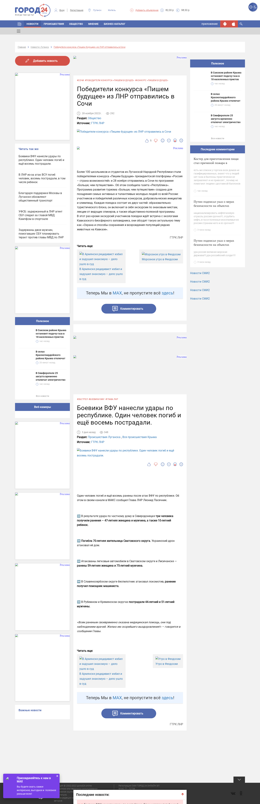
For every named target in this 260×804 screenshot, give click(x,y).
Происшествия (54, 23)
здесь (167, 293)
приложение (209, 23)
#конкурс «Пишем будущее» (151, 80)
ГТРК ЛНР (97, 123)
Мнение (93, 23)
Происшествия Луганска (104, 437)
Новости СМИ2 (200, 273)
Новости (32, 23)
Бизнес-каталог (114, 23)
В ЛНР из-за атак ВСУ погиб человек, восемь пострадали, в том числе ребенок (42, 178)
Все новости (42, 396)
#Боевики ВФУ (97, 399)
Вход (61, 10)
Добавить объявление (146, 10)
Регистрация (76, 10)
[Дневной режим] (251, 7)
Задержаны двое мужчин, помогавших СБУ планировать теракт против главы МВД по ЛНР (41, 233)
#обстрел (82, 399)
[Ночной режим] (255, 7)
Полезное (42, 321)
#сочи (80, 80)
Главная (22, 47)
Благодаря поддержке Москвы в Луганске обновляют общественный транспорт (40, 196)
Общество (76, 23)
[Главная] (19, 23)
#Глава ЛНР (111, 399)
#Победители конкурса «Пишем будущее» (109, 80)
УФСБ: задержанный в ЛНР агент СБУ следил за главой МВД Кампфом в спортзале (40, 215)
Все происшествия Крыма (139, 437)
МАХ (117, 293)
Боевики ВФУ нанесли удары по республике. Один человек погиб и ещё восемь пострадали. (41, 160)
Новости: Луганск (40, 47)
